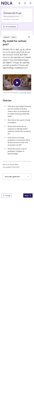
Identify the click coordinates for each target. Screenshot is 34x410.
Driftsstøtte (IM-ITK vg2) (12, 13)
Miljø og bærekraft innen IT (11, 16)
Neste (26, 195)
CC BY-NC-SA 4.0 (25, 92)
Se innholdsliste (11, 27)
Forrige (8, 195)
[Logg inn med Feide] (19, 3)
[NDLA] (6, 3)
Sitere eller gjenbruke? (12, 176)
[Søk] (25, 3)
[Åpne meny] (30, 3)
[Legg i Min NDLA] (29, 37)
